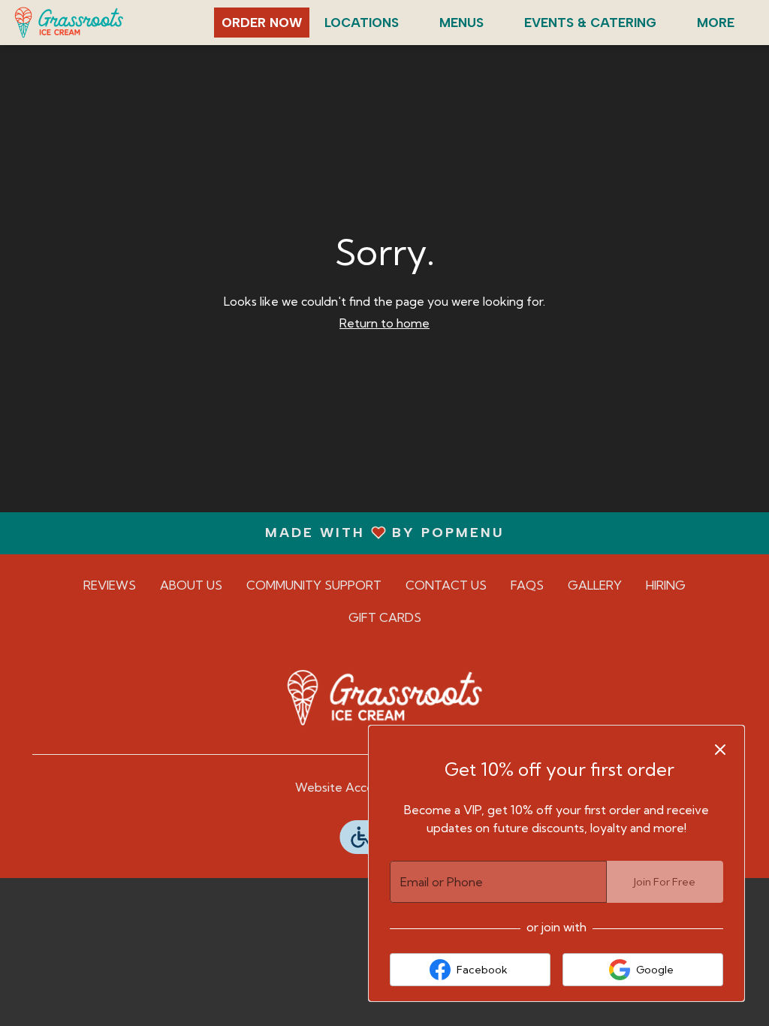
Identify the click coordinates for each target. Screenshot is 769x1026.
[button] (370, 23)
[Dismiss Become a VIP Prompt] (720, 750)
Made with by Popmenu (258, 532)
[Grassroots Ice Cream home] (79, 22)
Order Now (262, 22)
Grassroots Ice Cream (384, 698)
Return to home (384, 322)
